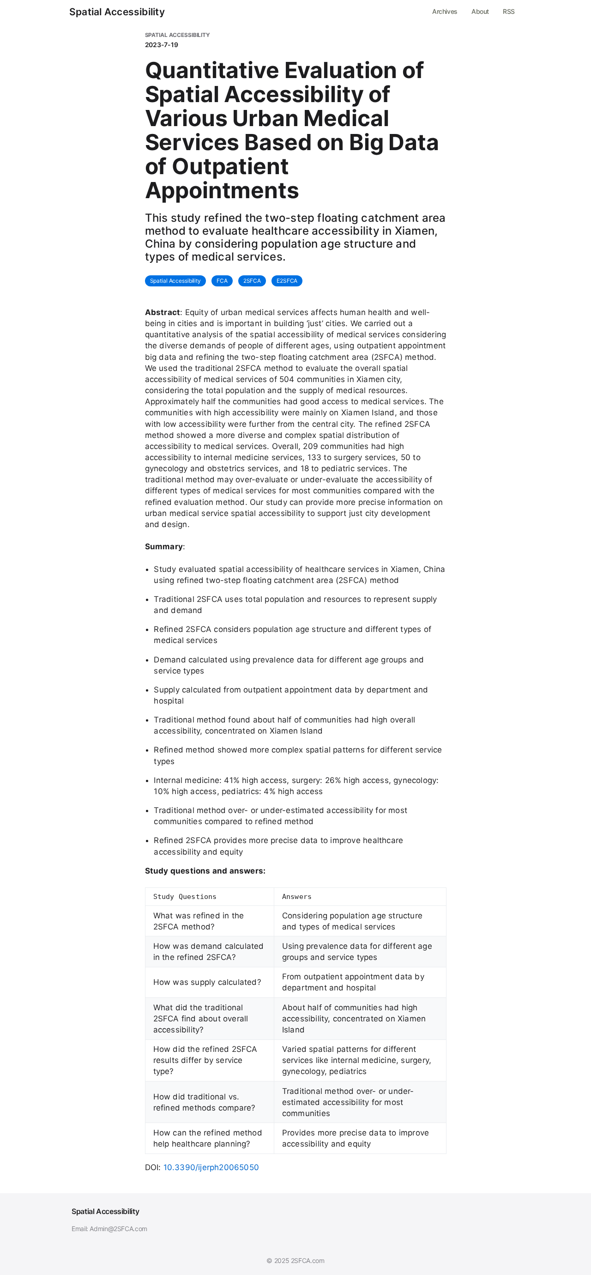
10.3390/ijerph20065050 (211, 1167)
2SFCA (252, 280)
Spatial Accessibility (117, 12)
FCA (222, 280)
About (480, 11)
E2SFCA (287, 280)
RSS (509, 11)
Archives (445, 11)
